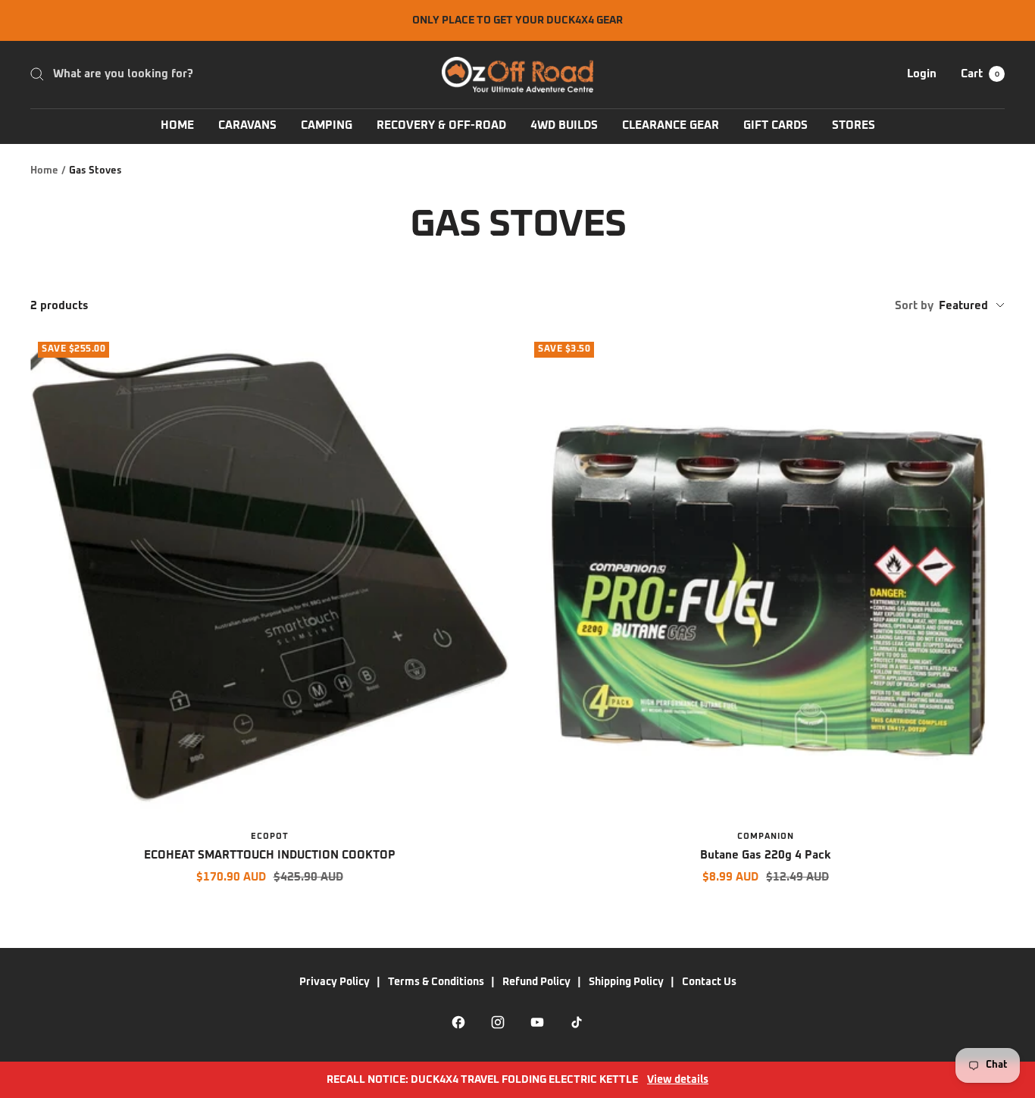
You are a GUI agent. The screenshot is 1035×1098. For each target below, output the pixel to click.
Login (922, 74)
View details (677, 1080)
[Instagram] (498, 1022)
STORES (853, 125)
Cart (980, 74)
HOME (177, 125)
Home (44, 171)
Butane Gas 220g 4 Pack (765, 855)
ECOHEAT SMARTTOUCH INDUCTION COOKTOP (270, 855)
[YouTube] (537, 1022)
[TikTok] (576, 1022)
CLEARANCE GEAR (670, 125)
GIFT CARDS (775, 125)
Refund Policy (536, 982)
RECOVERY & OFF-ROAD (441, 125)
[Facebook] (458, 1022)
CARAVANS (247, 125)
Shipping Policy (626, 982)
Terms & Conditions (436, 982)
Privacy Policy (334, 982)
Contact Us (709, 982)
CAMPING (326, 125)
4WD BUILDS (564, 125)
